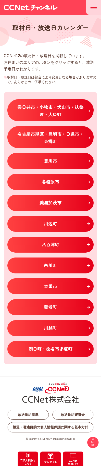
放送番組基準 (28, 415)
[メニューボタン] (93, 7)
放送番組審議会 (73, 415)
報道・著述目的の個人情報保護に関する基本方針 (50, 427)
